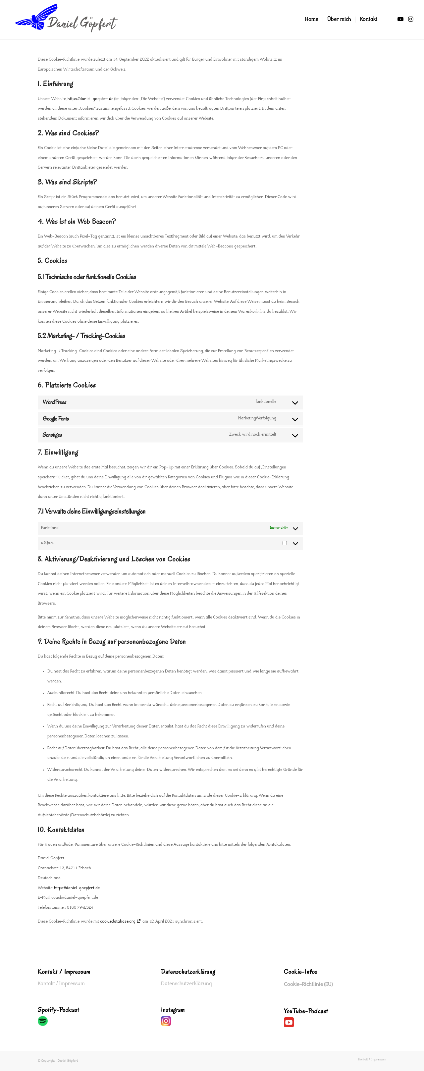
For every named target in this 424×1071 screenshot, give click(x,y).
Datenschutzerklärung (186, 984)
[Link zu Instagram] (410, 19)
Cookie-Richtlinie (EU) (308, 985)
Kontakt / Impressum (61, 984)
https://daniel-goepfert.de (90, 99)
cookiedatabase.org (117, 921)
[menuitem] (312, 19)
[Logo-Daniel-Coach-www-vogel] (66, 19)
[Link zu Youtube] (400, 19)
